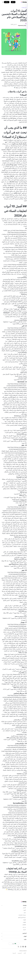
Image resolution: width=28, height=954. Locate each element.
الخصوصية (20, 953)
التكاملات (24, 924)
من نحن (24, 927)
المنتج (25, 910)
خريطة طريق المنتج (22, 917)
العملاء (24, 919)
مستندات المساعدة (22, 915)
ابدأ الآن (13, 2)
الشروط (14, 953)
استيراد (24, 929)
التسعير (24, 907)
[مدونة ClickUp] (23, 2)
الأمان (25, 953)
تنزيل (25, 912)
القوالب (24, 922)
